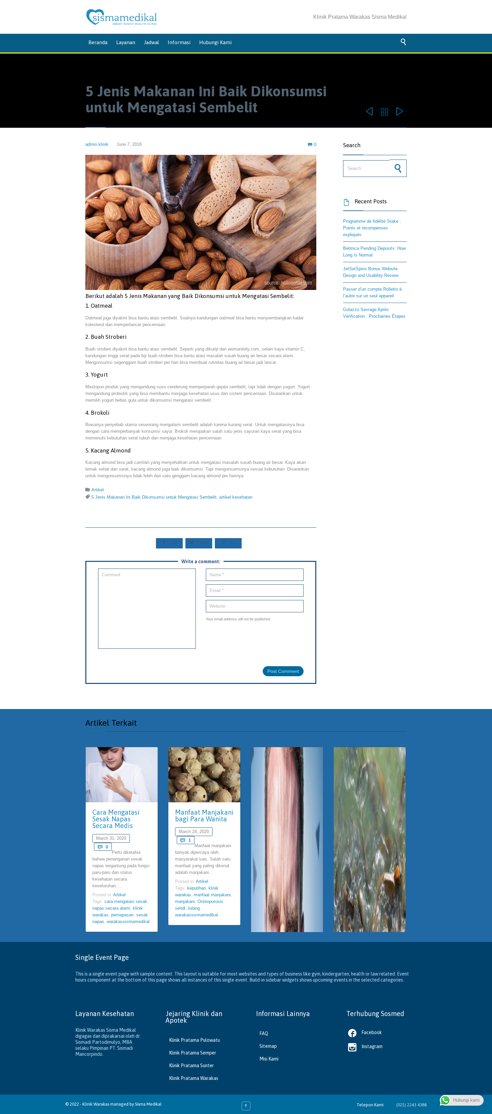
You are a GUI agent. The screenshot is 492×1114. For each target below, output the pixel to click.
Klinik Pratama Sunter (191, 1065)
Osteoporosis (210, 901)
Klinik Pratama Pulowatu (194, 1040)
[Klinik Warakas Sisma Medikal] (121, 17)
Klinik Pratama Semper (192, 1052)
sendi (180, 908)
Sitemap (268, 1046)
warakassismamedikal (128, 921)
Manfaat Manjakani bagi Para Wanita (204, 815)
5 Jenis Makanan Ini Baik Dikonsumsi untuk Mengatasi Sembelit (154, 497)
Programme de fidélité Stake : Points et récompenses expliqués (372, 228)
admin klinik (96, 144)
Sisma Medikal (148, 1104)
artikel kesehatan (235, 497)
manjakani (185, 901)
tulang (194, 908)
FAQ (263, 1033)
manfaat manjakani (212, 894)
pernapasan (122, 914)
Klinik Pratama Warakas (193, 1078)
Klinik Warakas (95, 1104)
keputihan (196, 888)
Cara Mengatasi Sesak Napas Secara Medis (116, 818)
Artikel (97, 489)
